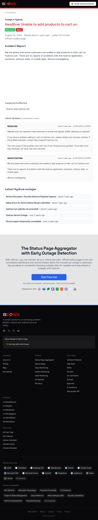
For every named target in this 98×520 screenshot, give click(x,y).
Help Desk (71, 364)
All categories (50, 501)
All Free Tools (8, 432)
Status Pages (40, 364)
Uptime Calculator (10, 440)
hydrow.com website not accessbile (22, 209)
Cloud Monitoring (41, 368)
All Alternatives (9, 422)
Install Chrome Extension (84, 4)
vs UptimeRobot (9, 418)
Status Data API (73, 391)
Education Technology (27, 490)
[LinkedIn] (4, 331)
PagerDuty (62, 473)
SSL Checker (8, 436)
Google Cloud (86, 468)
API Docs (38, 383)
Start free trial (49, 277)
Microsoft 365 (12, 473)
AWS (9, 468)
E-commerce (72, 387)
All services (20, 478)
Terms (59, 512)
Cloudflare (22, 468)
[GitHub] (13, 331)
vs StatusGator (8, 410)
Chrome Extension (10, 448)
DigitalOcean (56, 468)
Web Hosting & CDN (56, 495)
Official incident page (15, 38)
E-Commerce (10, 13)
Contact (51, 512)
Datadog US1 (38, 468)
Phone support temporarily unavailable (23, 221)
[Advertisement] (49, 82)
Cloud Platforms (37, 495)
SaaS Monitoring (41, 376)
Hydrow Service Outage (16, 215)
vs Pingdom (7, 406)
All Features (39, 379)
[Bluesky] (18, 331)
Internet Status (8, 444)
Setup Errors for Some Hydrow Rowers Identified (28, 203)
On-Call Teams (72, 376)
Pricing (5, 364)
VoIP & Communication (13, 501)
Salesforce (78, 473)
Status (42, 512)
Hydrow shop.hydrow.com (18, 109)
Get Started (7, 372)
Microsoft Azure (31, 473)
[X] (9, 331)
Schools (70, 379)
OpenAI (48, 473)
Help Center (32, 512)
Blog (4, 368)
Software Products (74, 360)
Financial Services (33, 501)
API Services (9, 490)
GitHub (70, 468)
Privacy (67, 512)
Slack (91, 473)
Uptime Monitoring (42, 372)
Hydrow (19, 19)
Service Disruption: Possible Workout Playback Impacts (31, 196)
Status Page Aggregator (44, 360)
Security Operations (75, 495)
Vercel (9, 478)
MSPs (69, 368)
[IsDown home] (9, 3)
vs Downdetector (9, 402)
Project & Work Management (15, 495)
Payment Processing (48, 490)
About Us (6, 360)
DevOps (70, 372)
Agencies (70, 383)
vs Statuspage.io (9, 414)
